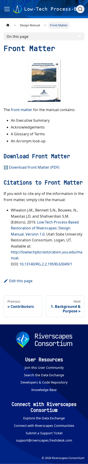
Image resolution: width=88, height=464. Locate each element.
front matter (21, 109)
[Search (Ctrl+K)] (80, 9)
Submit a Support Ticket (44, 433)
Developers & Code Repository (44, 382)
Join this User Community (44, 367)
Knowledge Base (44, 390)
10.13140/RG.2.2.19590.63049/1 (45, 264)
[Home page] (8, 25)
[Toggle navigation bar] (7, 9)
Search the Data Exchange (44, 375)
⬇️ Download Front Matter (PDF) (31, 167)
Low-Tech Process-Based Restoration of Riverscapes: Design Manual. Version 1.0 (45, 228)
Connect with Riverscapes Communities (44, 425)
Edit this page (20, 280)
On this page (17, 36)
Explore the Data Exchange (44, 418)
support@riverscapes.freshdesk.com (44, 440)
